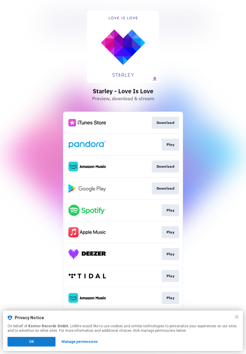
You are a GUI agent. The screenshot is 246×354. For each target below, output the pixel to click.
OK (31, 342)
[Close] (237, 317)
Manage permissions (80, 342)
